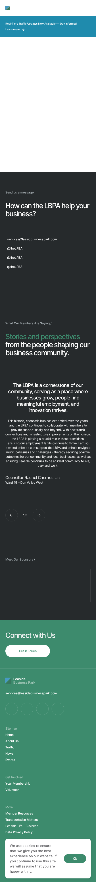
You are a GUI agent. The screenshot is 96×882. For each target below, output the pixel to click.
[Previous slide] (11, 515)
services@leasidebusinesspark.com (31, 693)
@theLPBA (15, 248)
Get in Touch (28, 651)
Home (9, 735)
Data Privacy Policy (19, 832)
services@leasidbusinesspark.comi (32, 239)
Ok (75, 858)
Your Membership (18, 783)
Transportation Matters (21, 819)
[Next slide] (39, 515)
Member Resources (19, 813)
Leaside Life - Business (21, 826)
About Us (12, 741)
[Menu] (86, 8)
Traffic (9, 747)
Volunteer (12, 790)
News (9, 753)
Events (10, 760)
